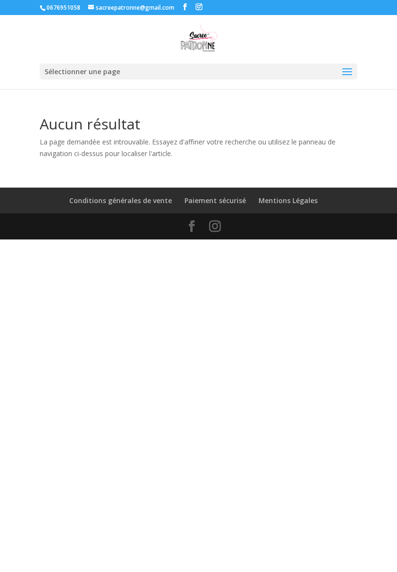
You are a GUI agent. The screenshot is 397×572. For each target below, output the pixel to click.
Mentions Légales (288, 200)
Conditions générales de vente (120, 200)
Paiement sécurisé (215, 200)
